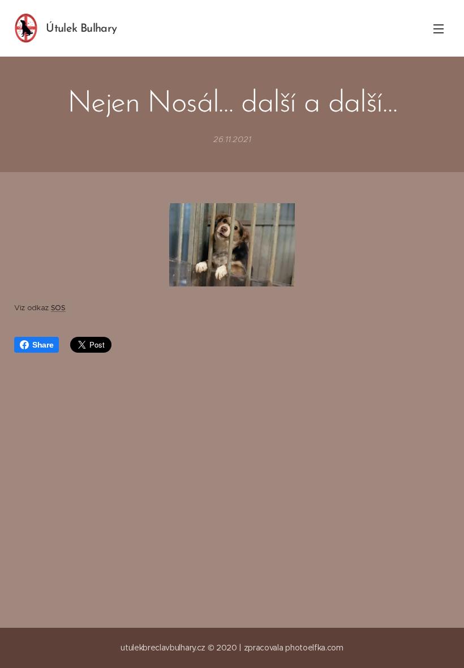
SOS (58, 307)
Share (42, 344)
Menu (438, 28)
